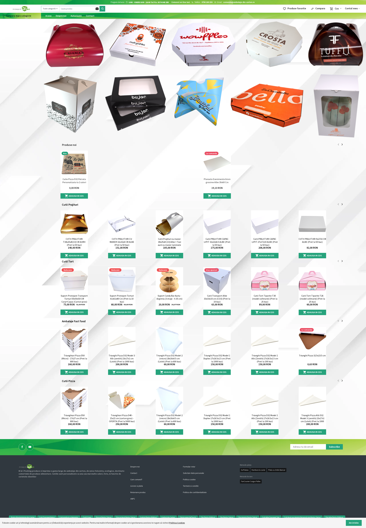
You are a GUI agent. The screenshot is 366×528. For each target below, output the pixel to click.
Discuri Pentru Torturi (103, 517)
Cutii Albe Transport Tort (270, 517)
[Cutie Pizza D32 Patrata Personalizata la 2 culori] (74, 164)
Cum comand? (136, 479)
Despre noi (61, 15)
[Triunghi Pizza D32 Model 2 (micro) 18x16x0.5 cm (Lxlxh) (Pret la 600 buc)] (169, 340)
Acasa (48, 15)
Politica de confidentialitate (195, 492)
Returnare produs (138, 492)
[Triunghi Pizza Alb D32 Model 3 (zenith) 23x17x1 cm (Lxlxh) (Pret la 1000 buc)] (312, 400)
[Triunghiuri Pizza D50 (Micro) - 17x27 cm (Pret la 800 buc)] (74, 340)
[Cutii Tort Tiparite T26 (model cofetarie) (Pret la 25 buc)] (312, 280)
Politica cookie (189, 479)
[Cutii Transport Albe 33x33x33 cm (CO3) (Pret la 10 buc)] (217, 280)
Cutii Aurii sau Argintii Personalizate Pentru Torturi (302, 517)
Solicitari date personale (193, 473)
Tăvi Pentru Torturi (226, 517)
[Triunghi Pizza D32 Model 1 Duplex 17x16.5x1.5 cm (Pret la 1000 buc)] (217, 340)
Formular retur (189, 466)
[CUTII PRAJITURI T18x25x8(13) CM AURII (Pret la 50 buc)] (74, 223)
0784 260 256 (207, 2)
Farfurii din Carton (168, 517)
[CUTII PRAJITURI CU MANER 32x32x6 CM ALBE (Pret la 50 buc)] (122, 223)
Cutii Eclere (87, 517)
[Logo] (20, 9)
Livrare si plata (136, 486)
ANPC (132, 498)
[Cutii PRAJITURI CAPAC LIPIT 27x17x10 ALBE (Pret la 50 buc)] (265, 223)
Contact (90, 15)
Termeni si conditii (190, 486)
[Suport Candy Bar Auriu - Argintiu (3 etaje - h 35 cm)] (169, 280)
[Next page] (342, 145)
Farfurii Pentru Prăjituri (148, 517)
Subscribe (334, 446)
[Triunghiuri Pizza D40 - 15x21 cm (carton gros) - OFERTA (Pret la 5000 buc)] (122, 400)
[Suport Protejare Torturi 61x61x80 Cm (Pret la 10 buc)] (122, 280)
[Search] (102, 9)
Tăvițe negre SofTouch (188, 517)
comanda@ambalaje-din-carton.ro (239, 2)
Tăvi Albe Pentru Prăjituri (334, 517)
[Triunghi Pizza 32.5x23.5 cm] (312, 340)
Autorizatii (76, 15)
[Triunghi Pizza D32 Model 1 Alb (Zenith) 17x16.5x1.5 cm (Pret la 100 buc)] (265, 340)
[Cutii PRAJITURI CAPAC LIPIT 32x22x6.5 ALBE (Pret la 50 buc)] (217, 223)
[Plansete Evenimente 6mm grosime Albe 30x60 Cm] (217, 164)
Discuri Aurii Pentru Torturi (125, 517)
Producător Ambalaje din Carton (22, 517)
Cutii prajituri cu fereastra (68, 517)
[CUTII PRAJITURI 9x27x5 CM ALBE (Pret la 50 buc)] (312, 223)
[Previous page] (338, 145)
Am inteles (354, 522)
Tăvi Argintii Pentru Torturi (247, 517)
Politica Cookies (177, 522)
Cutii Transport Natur (47, 517)
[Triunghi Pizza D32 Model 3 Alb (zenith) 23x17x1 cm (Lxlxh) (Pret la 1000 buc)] (122, 340)
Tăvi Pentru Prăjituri (208, 517)
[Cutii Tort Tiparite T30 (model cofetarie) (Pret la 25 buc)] (265, 280)
